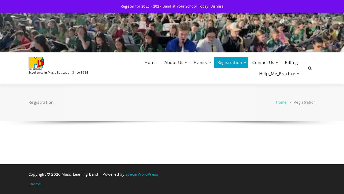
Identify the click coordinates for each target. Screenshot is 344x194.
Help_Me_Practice (277, 73)
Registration (229, 62)
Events (200, 62)
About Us (174, 62)
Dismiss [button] (216, 6)
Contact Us (263, 62)
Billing (291, 62)
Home (151, 62)
